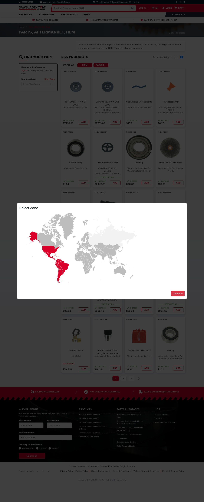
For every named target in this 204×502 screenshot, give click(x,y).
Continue (178, 293)
